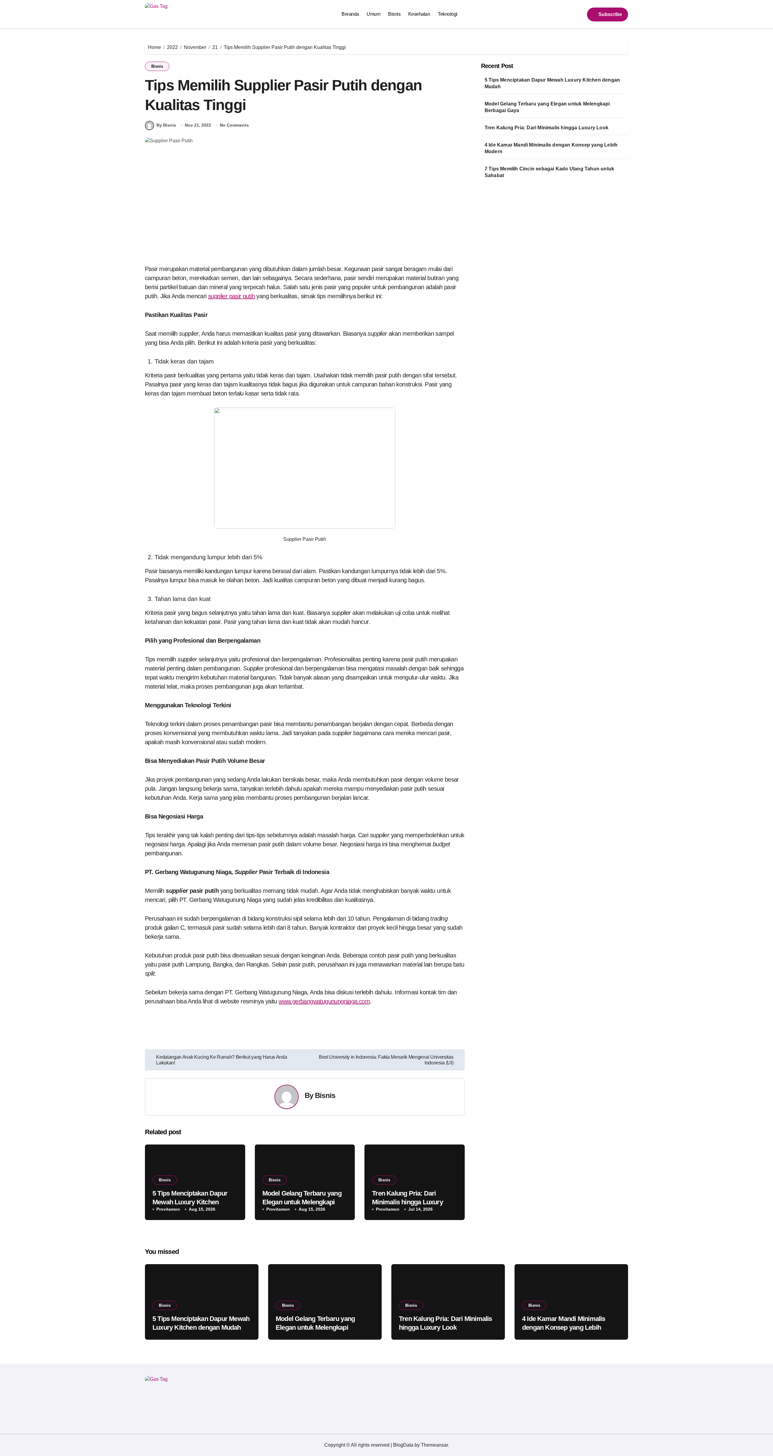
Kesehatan (419, 14)
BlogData (403, 1445)
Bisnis (394, 14)
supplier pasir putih (231, 296)
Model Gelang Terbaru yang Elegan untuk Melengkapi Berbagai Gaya (302, 1202)
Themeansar (434, 1445)
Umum (373, 14)
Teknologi (447, 14)
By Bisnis (166, 125)
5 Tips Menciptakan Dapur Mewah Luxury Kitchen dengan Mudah (189, 1202)
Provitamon (168, 1209)
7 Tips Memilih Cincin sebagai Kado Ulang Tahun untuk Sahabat (549, 172)
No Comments (234, 125)
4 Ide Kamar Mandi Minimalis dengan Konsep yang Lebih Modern (551, 148)
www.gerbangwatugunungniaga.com (324, 1001)
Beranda (350, 14)
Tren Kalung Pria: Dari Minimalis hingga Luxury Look (407, 1202)
